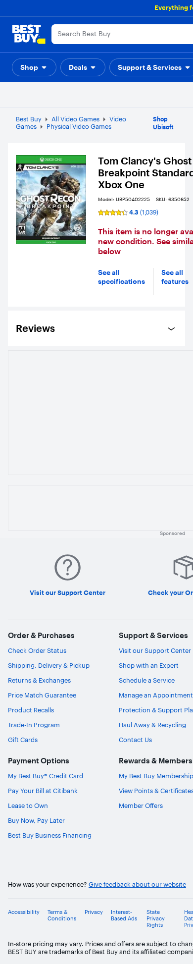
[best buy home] (29, 34)
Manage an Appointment (156, 695)
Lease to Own (28, 805)
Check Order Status (37, 650)
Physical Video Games (79, 126)
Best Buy (29, 119)
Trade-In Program (34, 725)
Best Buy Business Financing (50, 835)
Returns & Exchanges (39, 680)
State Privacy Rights (155, 918)
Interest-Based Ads (124, 915)
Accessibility (24, 912)
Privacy (94, 912)
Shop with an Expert (149, 665)
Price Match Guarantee (42, 695)
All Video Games (75, 119)
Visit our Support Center (155, 650)
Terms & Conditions (62, 915)
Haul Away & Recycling (152, 725)
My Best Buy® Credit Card (45, 776)
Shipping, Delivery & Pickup (49, 665)
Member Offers (141, 805)
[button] (34, 67)
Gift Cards (23, 740)
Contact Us (135, 740)
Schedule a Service (147, 680)
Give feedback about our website (137, 884)
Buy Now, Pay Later (36, 820)
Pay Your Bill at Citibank (43, 791)
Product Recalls (31, 710)
